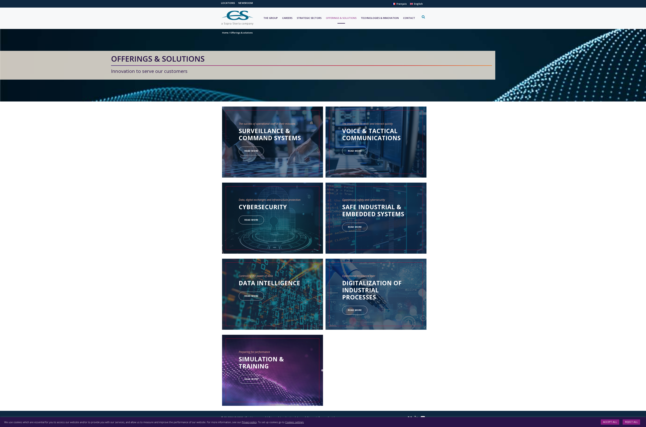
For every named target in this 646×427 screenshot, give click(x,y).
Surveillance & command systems (270, 134)
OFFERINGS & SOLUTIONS (341, 18)
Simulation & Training (261, 362)
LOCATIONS (228, 3)
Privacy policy (249, 422)
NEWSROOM (245, 3)
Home (225, 32)
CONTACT (409, 18)
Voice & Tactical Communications (371, 134)
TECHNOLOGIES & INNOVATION (380, 18)
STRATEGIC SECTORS (309, 18)
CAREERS (287, 18)
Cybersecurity (263, 207)
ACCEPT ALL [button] (610, 421)
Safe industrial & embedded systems (373, 210)
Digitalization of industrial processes (372, 290)
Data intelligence (269, 283)
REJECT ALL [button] (631, 421)
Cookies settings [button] (294, 422)
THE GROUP (270, 18)
